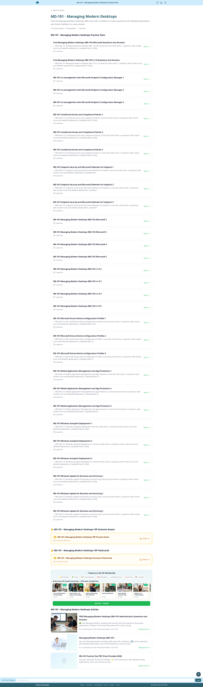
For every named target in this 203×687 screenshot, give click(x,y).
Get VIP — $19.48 (101, 603)
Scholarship (98, 685)
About (82, 685)
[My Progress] (161, 2)
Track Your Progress (8, 680)
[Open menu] (165, 2)
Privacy (112, 685)
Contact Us (89, 685)
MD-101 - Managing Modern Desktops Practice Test (97, 3)
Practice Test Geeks (42, 685)
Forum (106, 685)
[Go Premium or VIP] (157, 2)
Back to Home (58, 10)
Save (198, 680)
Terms (118, 685)
